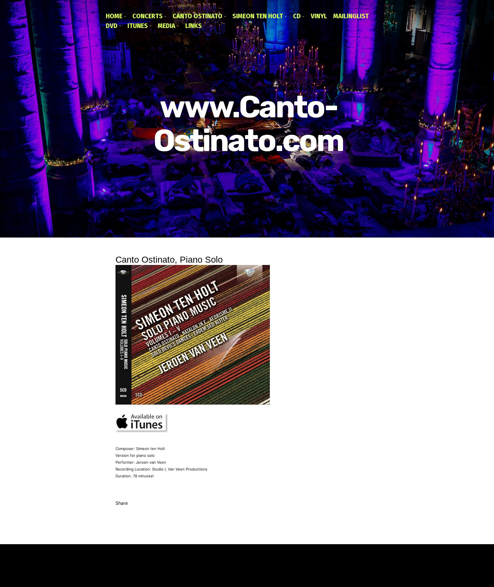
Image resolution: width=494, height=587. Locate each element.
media (166, 26)
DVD (111, 26)
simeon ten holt (257, 16)
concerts (147, 16)
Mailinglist (351, 16)
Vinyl (319, 16)
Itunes (138, 26)
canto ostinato (197, 16)
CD (297, 16)
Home (114, 16)
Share (121, 503)
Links (193, 26)
